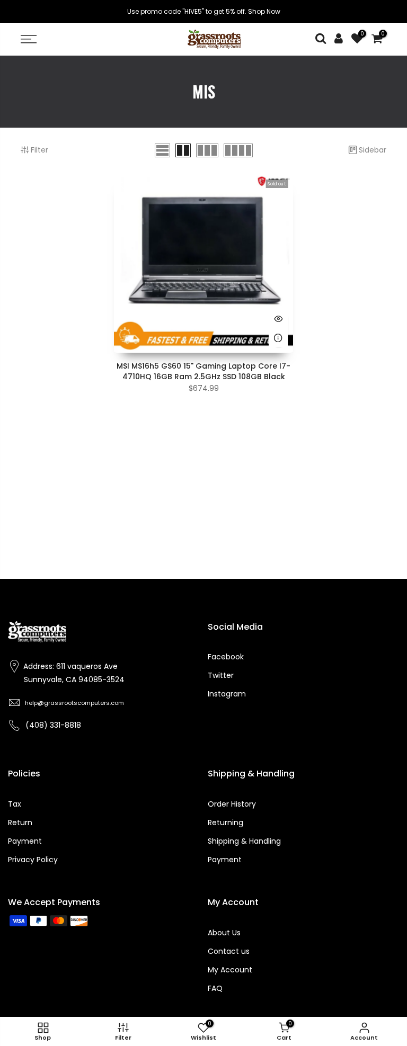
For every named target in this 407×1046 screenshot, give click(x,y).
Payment (25, 841)
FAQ (215, 988)
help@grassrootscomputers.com (74, 703)
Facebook (226, 656)
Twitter (221, 675)
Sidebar (372, 150)
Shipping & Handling (244, 841)
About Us (224, 932)
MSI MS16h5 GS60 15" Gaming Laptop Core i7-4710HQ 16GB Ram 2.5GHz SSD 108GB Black (203, 371)
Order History (232, 804)
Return (20, 822)
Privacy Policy (33, 859)
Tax (14, 804)
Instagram (227, 694)
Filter (39, 150)
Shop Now (264, 11)
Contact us (229, 951)
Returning (225, 822)
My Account (230, 969)
